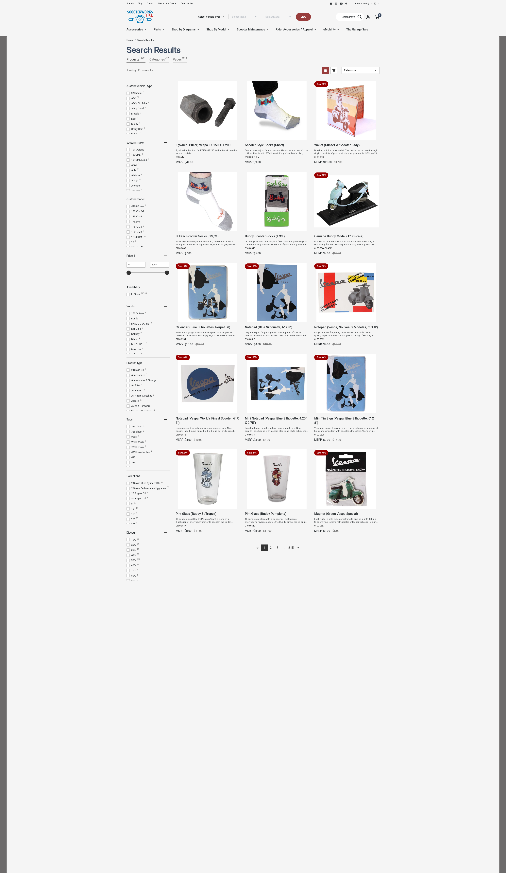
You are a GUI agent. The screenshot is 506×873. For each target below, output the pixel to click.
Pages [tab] (180, 59)
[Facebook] (330, 3)
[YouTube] (341, 3)
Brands (130, 3)
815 (291, 548)
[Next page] (298, 547)
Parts (157, 29)
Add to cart (207, 136)
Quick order (187, 3)
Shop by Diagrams (184, 29)
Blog (140, 3)
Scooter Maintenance (251, 29)
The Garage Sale (357, 29)
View (303, 16)
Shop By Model (216, 29)
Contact (150, 3)
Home (129, 40)
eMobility (329, 29)
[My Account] (368, 17)
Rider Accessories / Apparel (294, 29)
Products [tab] (135, 59)
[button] (325, 70)
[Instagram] (336, 3)
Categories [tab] (159, 59)
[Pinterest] (346, 3)
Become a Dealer (167, 3)
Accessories (134, 29)
